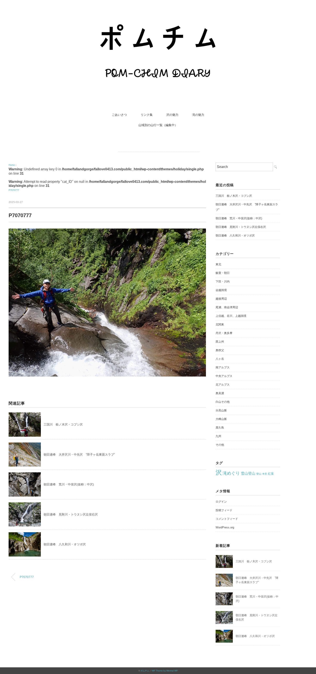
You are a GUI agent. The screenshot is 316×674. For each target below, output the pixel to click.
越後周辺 (221, 298)
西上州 (220, 341)
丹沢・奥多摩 (224, 333)
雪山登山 (248, 473)
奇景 (264, 474)
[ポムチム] (158, 18)
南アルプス (223, 367)
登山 (258, 473)
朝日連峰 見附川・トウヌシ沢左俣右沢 (71, 514)
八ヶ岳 (220, 358)
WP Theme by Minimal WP (165, 670)
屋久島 (220, 427)
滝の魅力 (198, 114)
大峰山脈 (221, 419)
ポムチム (145, 670)
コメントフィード (227, 518)
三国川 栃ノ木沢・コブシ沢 (63, 424)
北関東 (220, 324)
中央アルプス (224, 376)
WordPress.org (225, 527)
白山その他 (223, 401)
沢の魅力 (172, 114)
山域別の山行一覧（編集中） (158, 125)
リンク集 (147, 114)
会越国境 (221, 290)
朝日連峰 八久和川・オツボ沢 (65, 544)
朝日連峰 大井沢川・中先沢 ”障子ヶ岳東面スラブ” (79, 454)
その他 (220, 444)
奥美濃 (220, 393)
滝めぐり (231, 473)
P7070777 (14, 190)
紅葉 (271, 473)
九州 (218, 436)
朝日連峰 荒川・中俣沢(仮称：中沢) (69, 484)
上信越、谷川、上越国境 (231, 315)
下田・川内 (223, 281)
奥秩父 (220, 350)
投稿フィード (224, 510)
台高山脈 (221, 410)
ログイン (221, 501)
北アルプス (223, 384)
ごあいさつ (119, 114)
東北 (218, 264)
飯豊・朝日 (223, 272)
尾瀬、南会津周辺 (227, 307)
